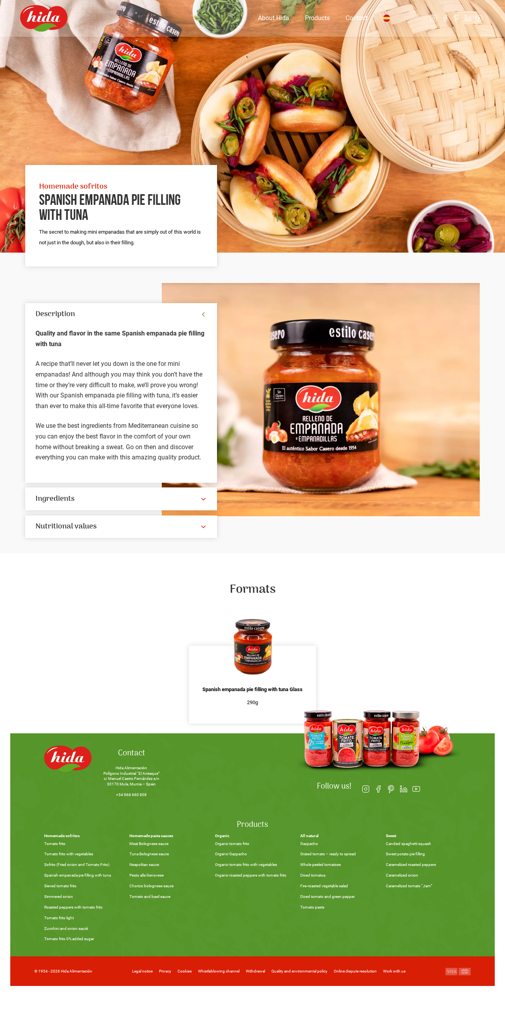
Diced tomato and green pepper (327, 896)
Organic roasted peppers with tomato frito (250, 875)
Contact (356, 18)
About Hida (273, 18)
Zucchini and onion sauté (66, 928)
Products (317, 18)
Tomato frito (54, 843)
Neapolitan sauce (144, 864)
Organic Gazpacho (231, 854)
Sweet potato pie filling (405, 854)
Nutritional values (66, 526)
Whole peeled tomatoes (320, 864)
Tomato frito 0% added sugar (69, 939)
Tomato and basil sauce (149, 896)
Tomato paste (312, 907)
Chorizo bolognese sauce (151, 886)
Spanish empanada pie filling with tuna (77, 875)
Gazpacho (309, 843)
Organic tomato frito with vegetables (246, 864)
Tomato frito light (59, 918)
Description (55, 314)
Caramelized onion (402, 875)
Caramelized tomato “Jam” (409, 886)
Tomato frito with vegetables (68, 854)
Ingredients (55, 499)
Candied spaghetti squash (408, 843)
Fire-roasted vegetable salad (324, 886)
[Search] (413, 18)
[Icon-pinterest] (456, 18)
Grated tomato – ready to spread (328, 854)
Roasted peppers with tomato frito (73, 907)
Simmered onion (58, 896)
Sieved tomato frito (60, 886)
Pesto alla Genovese (146, 875)
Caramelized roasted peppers (411, 864)
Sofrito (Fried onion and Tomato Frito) (76, 864)
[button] (121, 314)
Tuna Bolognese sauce (149, 854)
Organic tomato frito (232, 843)
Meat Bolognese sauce (148, 843)
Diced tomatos (312, 875)
